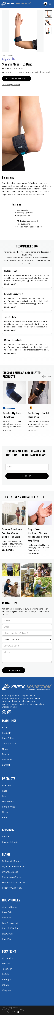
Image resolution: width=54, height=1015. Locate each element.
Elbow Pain (7, 934)
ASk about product (16, 78)
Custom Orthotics (10, 842)
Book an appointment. (11, 85)
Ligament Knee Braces (13, 866)
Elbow (5, 812)
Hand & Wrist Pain (10, 928)
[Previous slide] (44, 377)
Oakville (6, 985)
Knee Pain (7, 912)
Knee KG (6, 836)
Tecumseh (7, 969)
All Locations (8, 958)
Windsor (6, 963)
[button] (45, 4)
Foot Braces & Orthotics (13, 882)
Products (6, 733)
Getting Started (9, 743)
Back (4, 817)
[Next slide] (49, 377)
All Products (8, 785)
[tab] (48, 14)
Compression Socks (11, 877)
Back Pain (7, 939)
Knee (4, 791)
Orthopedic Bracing (11, 861)
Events (5, 754)
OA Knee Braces (10, 872)
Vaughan (6, 990)
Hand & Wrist (8, 807)
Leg (4, 796)
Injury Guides (8, 738)
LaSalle (5, 974)
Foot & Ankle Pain (10, 923)
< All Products (7, 55)
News (5, 749)
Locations (7, 759)
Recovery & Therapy (12, 888)
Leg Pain (6, 917)
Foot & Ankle (8, 801)
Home (5, 727)
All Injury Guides (9, 907)
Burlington (7, 979)
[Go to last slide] (44, 497)
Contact (6, 765)
